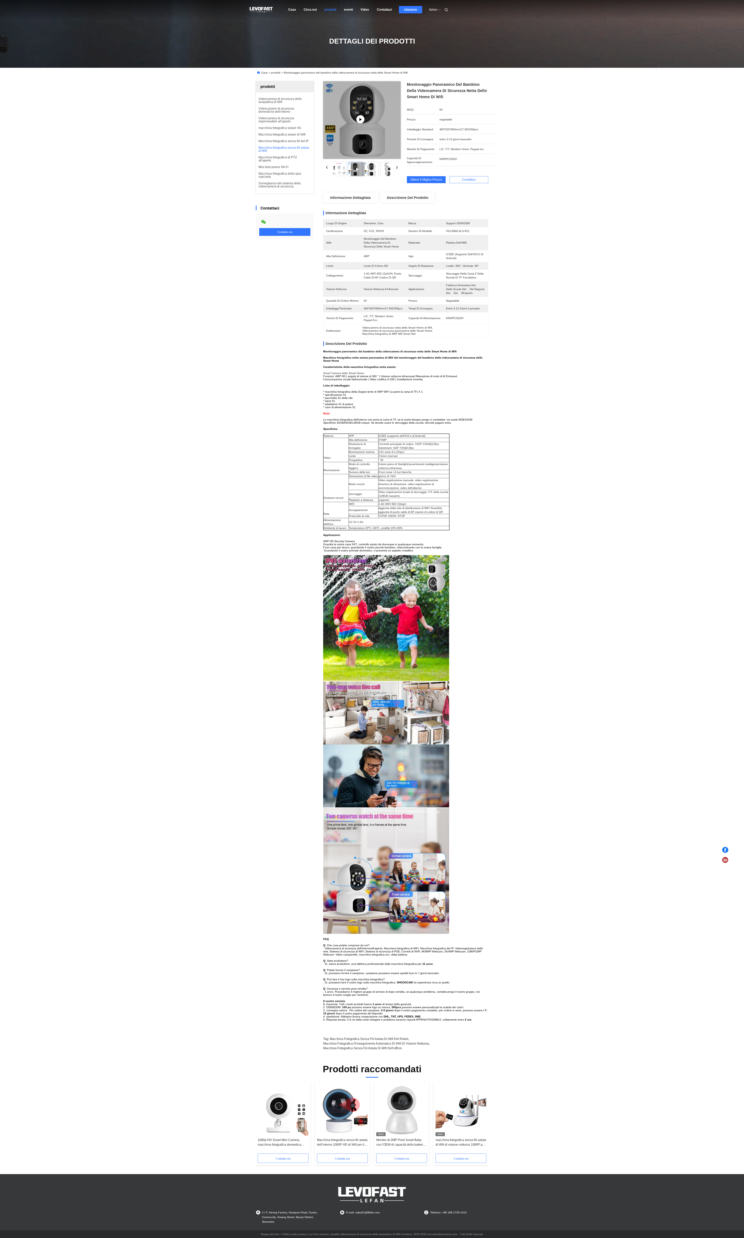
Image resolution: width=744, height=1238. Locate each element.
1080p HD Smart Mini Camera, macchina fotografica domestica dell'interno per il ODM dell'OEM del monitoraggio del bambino (282, 1142)
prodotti (330, 9)
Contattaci (384, 9)
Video (365, 9)
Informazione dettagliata (350, 198)
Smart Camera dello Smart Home (343, 373)
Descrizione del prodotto (407, 198)
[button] (263, 1119)
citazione (410, 9)
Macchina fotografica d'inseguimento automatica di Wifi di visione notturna (376, 1043)
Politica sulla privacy (294, 1234)
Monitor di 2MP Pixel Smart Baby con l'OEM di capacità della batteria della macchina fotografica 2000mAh (401, 1142)
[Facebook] (725, 850)
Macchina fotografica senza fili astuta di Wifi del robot (369, 1039)
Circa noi (310, 9)
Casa (292, 9)
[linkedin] (725, 860)
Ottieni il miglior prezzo (426, 179)
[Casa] (261, 9)
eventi (348, 9)
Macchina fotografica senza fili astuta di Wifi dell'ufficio (362, 1048)
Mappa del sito (270, 1234)
